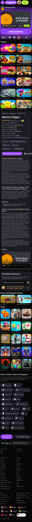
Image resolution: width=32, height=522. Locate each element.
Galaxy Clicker (16, 224)
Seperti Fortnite (4, 458)
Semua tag (19, 449)
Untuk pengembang (5, 497)
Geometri (3, 464)
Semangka (3, 478)
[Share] (26, 37)
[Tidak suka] (10, 37)
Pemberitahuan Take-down (23, 493)
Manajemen (18, 137)
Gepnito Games (12, 123)
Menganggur (12, 113)
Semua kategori (20, 486)
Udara (18, 460)
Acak (2, 453)
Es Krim (2, 460)
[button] (16, 443)
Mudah (18, 470)
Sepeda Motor (20, 480)
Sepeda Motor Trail (5, 486)
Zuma (18, 474)
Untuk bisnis (3, 499)
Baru (2, 451)
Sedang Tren (4, 449)
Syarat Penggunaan (21, 495)
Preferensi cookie (21, 502)
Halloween (3, 468)
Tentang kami (4, 495)
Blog (2, 493)
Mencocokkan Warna (6, 482)
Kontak (2, 503)
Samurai (3, 470)
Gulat (18, 462)
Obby (18, 482)
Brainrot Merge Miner (8, 217)
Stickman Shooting (5, 488)
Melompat (3, 474)
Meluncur (19, 478)
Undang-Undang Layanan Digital (23, 498)
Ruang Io (3, 462)
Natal (18, 484)
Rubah (2, 484)
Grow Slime (15, 229)
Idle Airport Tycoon (16, 236)
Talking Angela (4, 480)
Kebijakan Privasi (5, 501)
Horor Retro (19, 464)
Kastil (18, 466)
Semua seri (19, 451)
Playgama (5, 113)
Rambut (2, 476)
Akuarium (19, 476)
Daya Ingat (3, 466)
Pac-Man (19, 458)
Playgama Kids (20, 500)
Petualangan (10, 137)
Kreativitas (19, 468)
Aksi (18, 472)
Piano (2, 472)
